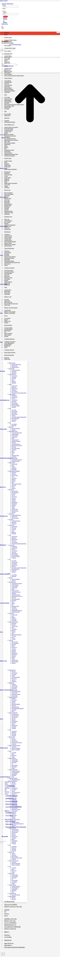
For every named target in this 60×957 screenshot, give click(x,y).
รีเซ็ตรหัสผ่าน (8, 945)
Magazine (13, 782)
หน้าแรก (6, 32)
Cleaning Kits (14, 688)
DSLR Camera (14, 516)
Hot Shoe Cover (15, 721)
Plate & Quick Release (16, 819)
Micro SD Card (15, 856)
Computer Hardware (12, 884)
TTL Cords (14, 485)
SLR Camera (7, 51)
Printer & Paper (11, 873)
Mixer (13, 602)
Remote (13, 839)
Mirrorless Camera (8, 43)
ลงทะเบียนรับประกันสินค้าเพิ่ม (12, 926)
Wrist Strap (14, 850)
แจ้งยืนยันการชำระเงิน (10, 919)
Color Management (15, 887)
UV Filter (13, 572)
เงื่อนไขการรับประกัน (10, 928)
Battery (13, 869)
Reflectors (13, 630)
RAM (13, 776)
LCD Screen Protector (16, 792)
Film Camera (7, 45)
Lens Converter (14, 400)
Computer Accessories (16, 886)
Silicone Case (14, 793)
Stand (13, 633)
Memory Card (11, 852)
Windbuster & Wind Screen (17, 459)
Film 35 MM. (14, 574)
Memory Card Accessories (14, 745)
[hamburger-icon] (58, 32)
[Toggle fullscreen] (3, 841)
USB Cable (14, 842)
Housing (13, 791)
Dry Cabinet (14, 789)
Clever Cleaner (14, 687)
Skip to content (3, 0)
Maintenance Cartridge (16, 809)
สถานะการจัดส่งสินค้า (10, 922)
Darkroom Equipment (16, 428)
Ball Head (13, 813)
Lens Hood (14, 401)
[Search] (3, 8)
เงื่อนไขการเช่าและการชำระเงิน (13, 906)
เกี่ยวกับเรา (7, 935)
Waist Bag (13, 663)
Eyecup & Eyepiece (15, 830)
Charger (13, 872)
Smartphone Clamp (15, 455)
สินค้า (6, 34)
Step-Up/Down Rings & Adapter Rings (19, 543)
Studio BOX (7, 166)
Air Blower (14, 799)
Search (4, 5)
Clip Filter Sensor (15, 829)
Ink (12, 879)
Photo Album (14, 882)
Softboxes (13, 631)
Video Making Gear (13, 431)
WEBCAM (7, 63)
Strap (10, 845)
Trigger (13, 486)
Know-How (14, 899)
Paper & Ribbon (15, 880)
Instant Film (14, 371)
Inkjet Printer (14, 877)
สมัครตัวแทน (7, 940)
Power (10, 866)
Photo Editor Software (16, 779)
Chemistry (14, 429)
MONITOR (14, 775)
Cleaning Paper (14, 690)
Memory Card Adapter (16, 748)
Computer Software (13, 778)
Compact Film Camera (16, 370)
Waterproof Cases (15, 661)
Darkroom (11, 427)
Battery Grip (14, 870)
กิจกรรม (6, 913)
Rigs (12, 604)
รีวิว (5, 911)
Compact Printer (15, 874)
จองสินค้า (7, 909)
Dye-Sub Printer (15, 876)
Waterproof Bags (15, 660)
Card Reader (14, 746)
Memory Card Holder (9, 313)
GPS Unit (13, 718)
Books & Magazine (13, 781)
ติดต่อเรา (6, 932)
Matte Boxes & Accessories (11, 140)
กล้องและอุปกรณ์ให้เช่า (10, 904)
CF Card (13, 853)
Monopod (13, 816)
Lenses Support (11, 545)
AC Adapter (14, 867)
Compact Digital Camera (16, 515)
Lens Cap (13, 398)
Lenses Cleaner (14, 808)
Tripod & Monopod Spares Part (18, 823)
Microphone (14, 600)
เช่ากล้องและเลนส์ (9, 901)
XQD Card (14, 859)
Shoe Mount (14, 456)
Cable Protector (14, 788)
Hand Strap (14, 847)
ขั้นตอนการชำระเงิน (9, 921)
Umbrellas (14, 488)
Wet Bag (13, 658)
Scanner (13, 883)
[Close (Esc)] (0, 841)
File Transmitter (15, 717)
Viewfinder (14, 843)
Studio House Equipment (10, 169)
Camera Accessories (12, 828)
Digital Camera (8, 37)
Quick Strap (14, 849)
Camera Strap (14, 846)
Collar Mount (14, 546)
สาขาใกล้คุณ (8, 937)
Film (9, 573)
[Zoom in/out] (5, 841)
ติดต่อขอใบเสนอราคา (10, 924)
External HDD (14, 889)
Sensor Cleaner (14, 810)
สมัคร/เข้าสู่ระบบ (9, 943)
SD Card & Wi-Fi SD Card (17, 857)
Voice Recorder (14, 458)
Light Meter (14, 837)
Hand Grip (14, 719)
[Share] (2, 841)
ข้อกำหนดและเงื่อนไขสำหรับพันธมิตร (14, 947)
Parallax (13, 603)
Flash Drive (14, 855)
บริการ (6, 915)
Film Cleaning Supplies (16, 691)
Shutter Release (14, 840)
